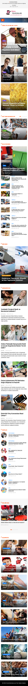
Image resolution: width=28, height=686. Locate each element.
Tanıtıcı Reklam (11, 433)
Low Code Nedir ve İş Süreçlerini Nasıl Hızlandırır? (19, 202)
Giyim (9, 448)
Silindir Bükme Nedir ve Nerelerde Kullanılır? (13, 522)
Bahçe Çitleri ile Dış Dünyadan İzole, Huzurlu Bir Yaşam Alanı (19, 179)
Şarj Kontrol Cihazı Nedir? (15, 474)
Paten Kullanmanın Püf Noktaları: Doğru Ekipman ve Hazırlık (13, 381)
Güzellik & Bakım (6, 548)
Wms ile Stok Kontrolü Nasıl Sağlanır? (19, 218)
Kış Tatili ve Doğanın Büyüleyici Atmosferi (14, 639)
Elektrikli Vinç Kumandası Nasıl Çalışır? (12, 414)
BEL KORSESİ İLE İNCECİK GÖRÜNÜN (15, 451)
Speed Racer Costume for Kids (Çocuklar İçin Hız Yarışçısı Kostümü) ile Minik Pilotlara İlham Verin (14, 568)
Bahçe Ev (13, 176)
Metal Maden (5, 671)
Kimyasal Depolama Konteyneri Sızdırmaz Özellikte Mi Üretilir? (14, 169)
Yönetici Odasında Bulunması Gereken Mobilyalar (16, 435)
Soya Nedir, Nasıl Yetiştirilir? (16, 466)
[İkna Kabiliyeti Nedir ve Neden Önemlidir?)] (14, 68)
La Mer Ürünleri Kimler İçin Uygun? (12, 657)
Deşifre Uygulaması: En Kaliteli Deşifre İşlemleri (16, 482)
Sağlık (3, 350)
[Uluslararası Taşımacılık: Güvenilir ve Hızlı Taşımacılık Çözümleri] (14, 265)
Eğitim (4, 130)
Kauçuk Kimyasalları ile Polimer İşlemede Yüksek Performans (14, 104)
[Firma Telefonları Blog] (14, 12)
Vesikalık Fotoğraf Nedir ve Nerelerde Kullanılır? (10, 310)
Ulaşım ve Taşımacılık (6, 275)
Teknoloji (13, 199)
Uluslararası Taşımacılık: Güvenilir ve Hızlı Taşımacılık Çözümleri (14, 279)
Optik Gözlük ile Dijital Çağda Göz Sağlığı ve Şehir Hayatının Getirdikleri (14, 47)
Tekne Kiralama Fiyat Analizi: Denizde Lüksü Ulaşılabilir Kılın (18, 187)
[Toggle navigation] (2, 20)
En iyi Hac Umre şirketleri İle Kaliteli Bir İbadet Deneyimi (19, 226)
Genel (4, 40)
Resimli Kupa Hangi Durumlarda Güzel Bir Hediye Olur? (19, 234)
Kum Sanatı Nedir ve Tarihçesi (17, 194)
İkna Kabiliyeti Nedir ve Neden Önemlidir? (14, 3)
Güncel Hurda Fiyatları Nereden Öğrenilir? (14, 674)
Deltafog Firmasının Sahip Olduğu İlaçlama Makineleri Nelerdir (17, 443)
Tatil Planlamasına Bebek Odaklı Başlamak (17, 490)
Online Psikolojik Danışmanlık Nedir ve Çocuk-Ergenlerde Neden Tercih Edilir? (13, 346)
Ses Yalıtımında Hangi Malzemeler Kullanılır (17, 459)
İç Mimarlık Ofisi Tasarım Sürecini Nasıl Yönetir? (18, 210)
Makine (3, 418)
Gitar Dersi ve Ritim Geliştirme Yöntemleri (14, 622)
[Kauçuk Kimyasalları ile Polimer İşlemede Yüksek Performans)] (14, 97)
